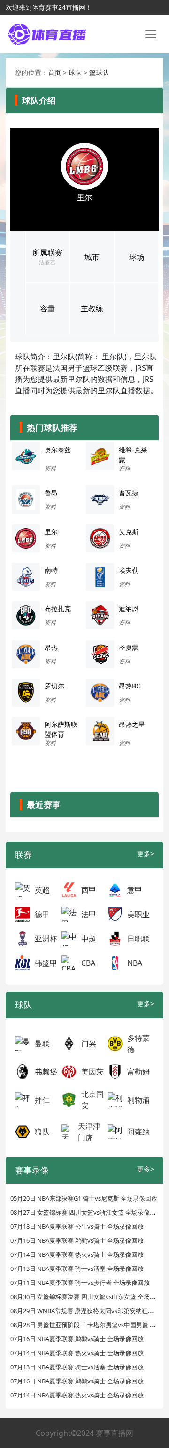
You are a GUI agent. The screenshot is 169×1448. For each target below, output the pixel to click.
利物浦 (138, 1100)
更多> (145, 853)
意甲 (134, 890)
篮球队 (99, 72)
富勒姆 (138, 1072)
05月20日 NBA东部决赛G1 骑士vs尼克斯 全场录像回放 (83, 1198)
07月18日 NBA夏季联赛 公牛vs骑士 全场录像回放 (77, 1226)
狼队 (42, 1132)
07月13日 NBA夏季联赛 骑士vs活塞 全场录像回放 (77, 1268)
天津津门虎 (89, 1131)
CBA (88, 963)
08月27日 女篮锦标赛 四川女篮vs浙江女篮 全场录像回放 (86, 1212)
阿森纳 (138, 1132)
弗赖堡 (46, 1072)
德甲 (42, 914)
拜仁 (42, 1100)
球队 (75, 72)
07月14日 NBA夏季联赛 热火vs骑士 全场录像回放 (77, 1254)
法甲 (88, 914)
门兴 (88, 1043)
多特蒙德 (138, 1043)
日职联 (138, 938)
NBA (134, 963)
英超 (42, 890)
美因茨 (92, 1072)
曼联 (42, 1043)
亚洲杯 (46, 938)
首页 (54, 72)
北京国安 (92, 1100)
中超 (88, 938)
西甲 (88, 890)
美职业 (138, 914)
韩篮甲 (46, 963)
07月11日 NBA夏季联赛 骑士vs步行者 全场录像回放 (80, 1282)
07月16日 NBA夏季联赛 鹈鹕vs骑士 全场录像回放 (77, 1240)
